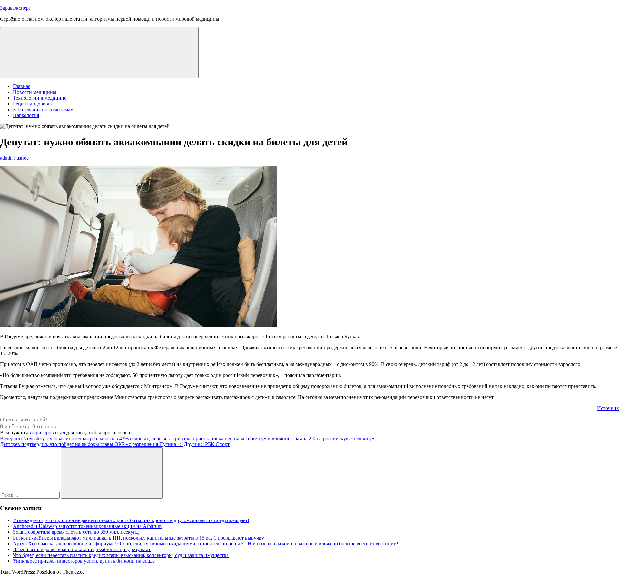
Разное (21, 158)
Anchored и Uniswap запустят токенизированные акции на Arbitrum (87, 526)
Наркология (26, 115)
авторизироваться (45, 432)
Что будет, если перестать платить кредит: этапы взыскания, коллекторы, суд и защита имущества (121, 555)
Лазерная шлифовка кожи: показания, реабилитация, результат (82, 549)
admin (6, 158)
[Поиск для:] (30, 495)
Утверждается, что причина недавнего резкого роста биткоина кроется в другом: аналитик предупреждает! (131, 520)
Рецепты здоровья (33, 103)
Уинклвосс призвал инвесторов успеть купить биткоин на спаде (84, 561)
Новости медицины (34, 92)
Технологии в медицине (39, 98)
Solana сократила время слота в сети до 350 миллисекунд (76, 532)
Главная (21, 86)
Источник (608, 408)
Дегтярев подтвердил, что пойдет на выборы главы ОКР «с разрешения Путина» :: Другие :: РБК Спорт (115, 444)
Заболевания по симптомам (43, 109)
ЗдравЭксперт (15, 8)
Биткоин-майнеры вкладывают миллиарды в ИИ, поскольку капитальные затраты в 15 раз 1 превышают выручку (138, 537)
